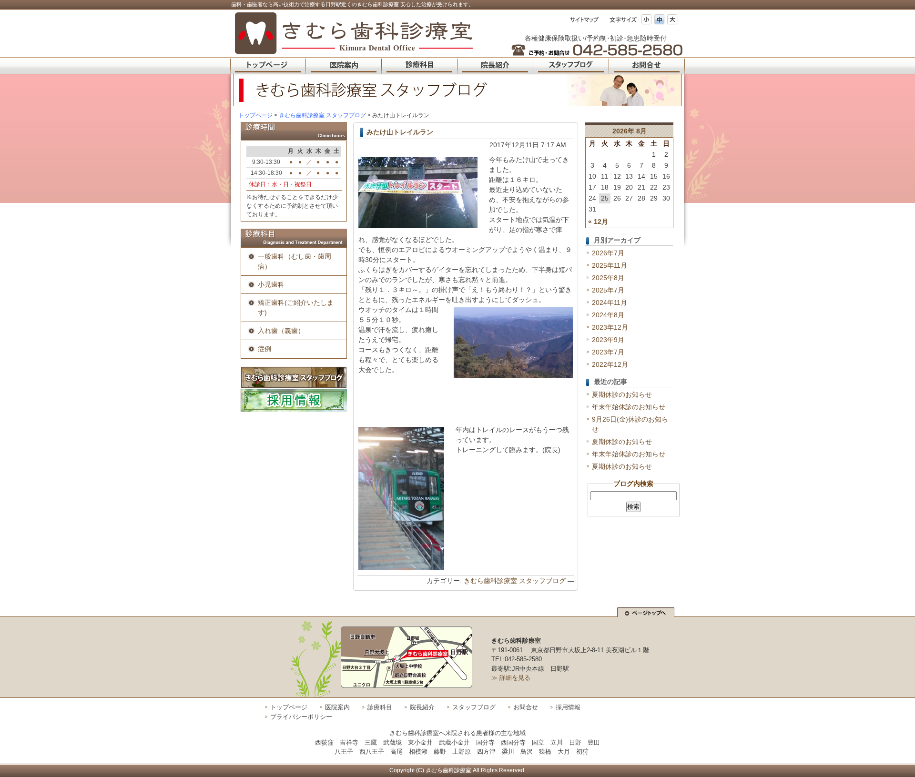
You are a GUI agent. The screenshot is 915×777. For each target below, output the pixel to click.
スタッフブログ (474, 707)
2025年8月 (608, 278)
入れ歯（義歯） (281, 330)
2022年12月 (610, 364)
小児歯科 (271, 284)
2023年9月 (608, 339)
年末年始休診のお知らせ (628, 407)
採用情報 (568, 707)
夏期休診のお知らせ (622, 394)
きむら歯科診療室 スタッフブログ (515, 581)
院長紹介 (422, 707)
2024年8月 (608, 315)
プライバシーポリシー (301, 716)
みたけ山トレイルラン (399, 132)
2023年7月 (608, 352)
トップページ (255, 115)
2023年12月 (610, 327)
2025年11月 (609, 265)
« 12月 (598, 221)
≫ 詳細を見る (510, 677)
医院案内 (337, 707)
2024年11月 (609, 302)
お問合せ (525, 707)
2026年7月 (608, 253)
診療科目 (379, 707)
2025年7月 (608, 290)
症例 (264, 349)
